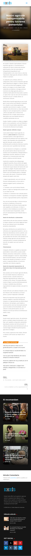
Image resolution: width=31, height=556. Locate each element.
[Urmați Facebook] (6, 543)
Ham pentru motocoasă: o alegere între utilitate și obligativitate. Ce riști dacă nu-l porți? (14, 367)
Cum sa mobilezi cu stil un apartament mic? (16, 387)
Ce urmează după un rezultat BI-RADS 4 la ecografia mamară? (18, 528)
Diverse (26, 28)
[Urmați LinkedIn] (6, 548)
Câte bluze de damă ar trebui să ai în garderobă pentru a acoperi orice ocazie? (18, 519)
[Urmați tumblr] (11, 548)
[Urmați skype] (20, 548)
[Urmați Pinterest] (20, 543)
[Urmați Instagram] (15, 548)
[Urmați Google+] (15, 543)
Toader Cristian (9, 28)
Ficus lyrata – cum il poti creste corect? (15, 380)
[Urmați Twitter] (11, 543)
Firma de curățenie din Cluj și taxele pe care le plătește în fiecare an (15, 414)
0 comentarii (16, 30)
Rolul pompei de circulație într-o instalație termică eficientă (15, 457)
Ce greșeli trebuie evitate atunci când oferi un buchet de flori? (15, 436)
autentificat (13, 478)
